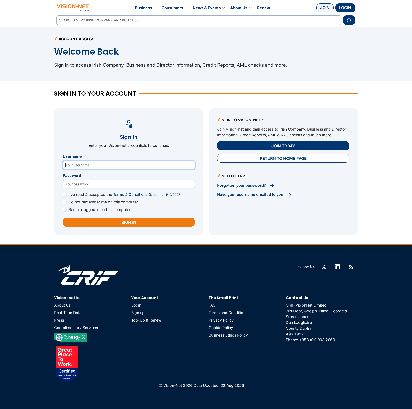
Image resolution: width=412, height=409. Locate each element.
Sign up (138, 312)
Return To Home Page (283, 158)
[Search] (349, 20)
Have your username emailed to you (250, 194)
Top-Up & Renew (146, 320)
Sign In (128, 222)
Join (325, 7)
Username (72, 156)
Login (345, 7)
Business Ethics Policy (228, 335)
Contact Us (297, 297)
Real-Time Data (68, 312)
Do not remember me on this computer (103, 202)
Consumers (172, 8)
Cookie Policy (221, 327)
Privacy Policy (221, 320)
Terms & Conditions (147, 194)
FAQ (212, 305)
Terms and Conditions (228, 312)
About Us (238, 8)
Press (59, 320)
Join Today (283, 146)
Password (72, 175)
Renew (263, 8)
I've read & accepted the (125, 194)
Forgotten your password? (242, 185)
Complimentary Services (76, 327)
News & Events (207, 8)
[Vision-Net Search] (73, 7)
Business (143, 8)
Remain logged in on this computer (99, 209)
